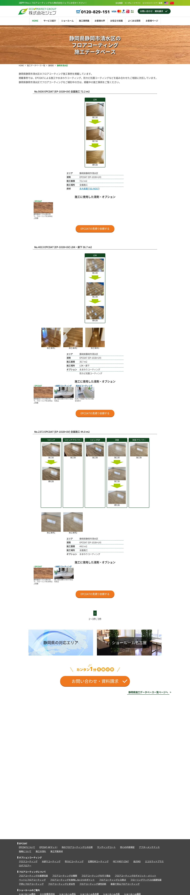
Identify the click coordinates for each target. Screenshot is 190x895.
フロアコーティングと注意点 (112, 879)
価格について (25, 851)
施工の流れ (41, 851)
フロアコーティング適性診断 (92, 883)
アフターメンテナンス (149, 847)
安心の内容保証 (127, 847)
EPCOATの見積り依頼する (95, 228)
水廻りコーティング (51, 861)
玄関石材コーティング (98, 861)
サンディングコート (106, 847)
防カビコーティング (74, 861)
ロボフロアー (25, 865)
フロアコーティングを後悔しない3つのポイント (72, 879)
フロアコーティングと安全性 (61, 883)
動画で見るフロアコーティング (125, 883)
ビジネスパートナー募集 (152, 3)
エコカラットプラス (154, 861)
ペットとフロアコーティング (32, 879)
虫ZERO (137, 861)
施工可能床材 (56, 851)
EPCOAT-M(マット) (48, 847)
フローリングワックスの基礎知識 (145, 879)
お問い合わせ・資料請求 (97, 681)
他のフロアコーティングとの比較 (77, 847)
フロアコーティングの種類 (64, 875)
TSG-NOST (93, 188)
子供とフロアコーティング (31, 883)
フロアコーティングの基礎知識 (33, 875)
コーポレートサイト (132, 3)
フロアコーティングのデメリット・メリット (135, 875)
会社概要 (119, 3)
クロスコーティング (28, 861)
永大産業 (83, 188)
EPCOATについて (27, 847)
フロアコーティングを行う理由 (95, 875)
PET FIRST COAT (121, 861)
